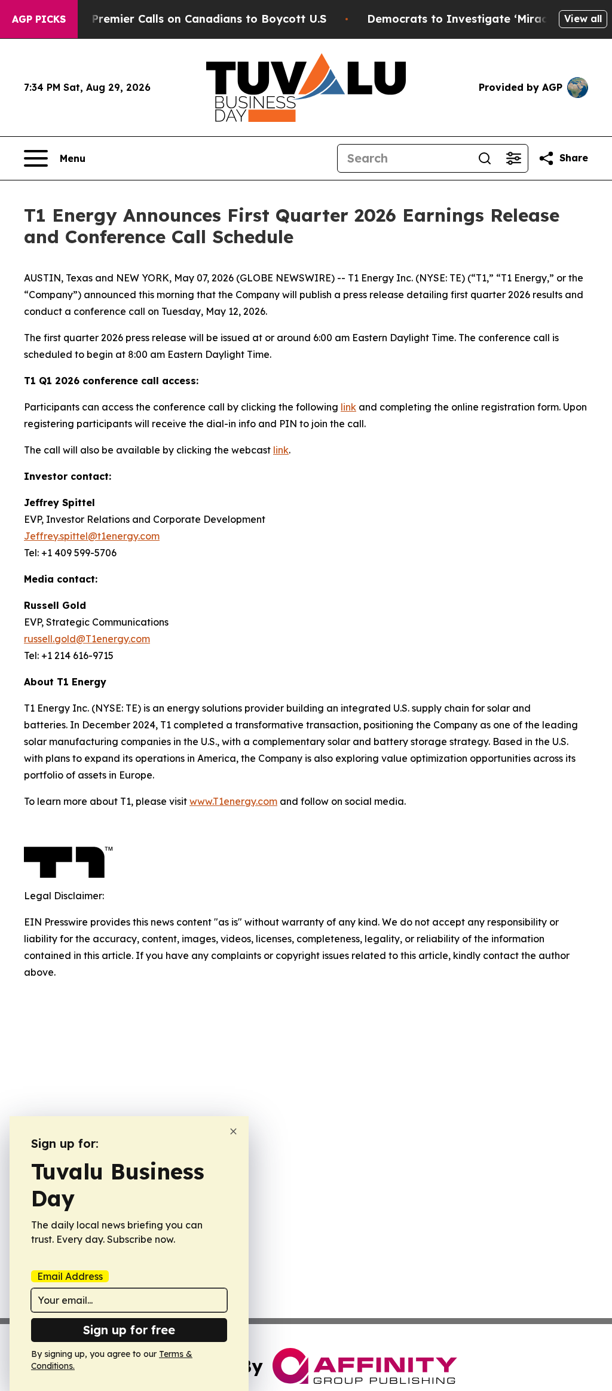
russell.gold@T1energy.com (87, 639)
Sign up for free (129, 1329)
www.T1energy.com (233, 801)
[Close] (233, 1131)
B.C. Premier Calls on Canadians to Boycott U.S (197, 19)
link (348, 407)
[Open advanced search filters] (513, 158)
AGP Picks (39, 19)
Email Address (70, 1276)
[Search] (484, 158)
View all (583, 18)
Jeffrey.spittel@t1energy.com (92, 536)
